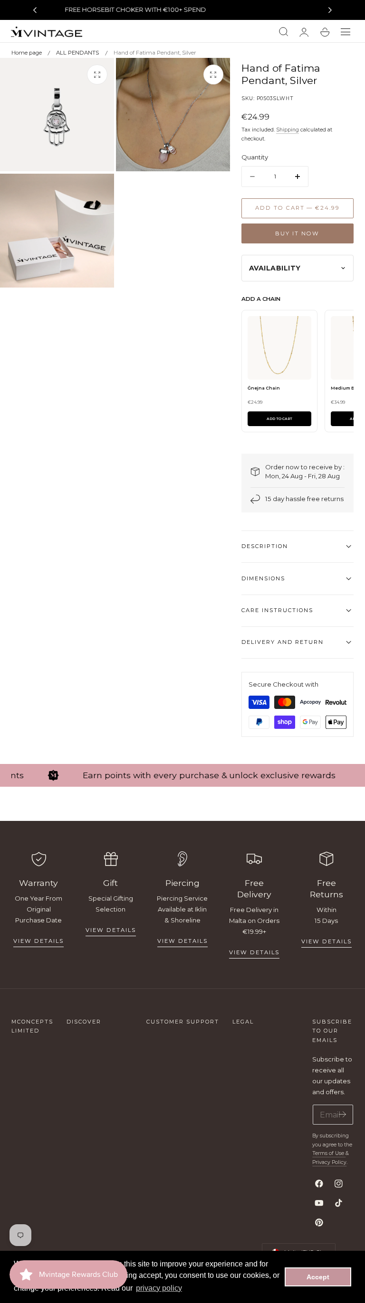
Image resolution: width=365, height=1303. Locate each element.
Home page (26, 52)
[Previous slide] (35, 10)
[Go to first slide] (330, 10)
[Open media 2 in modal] (213, 74)
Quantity (254, 157)
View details (38, 941)
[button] (345, 32)
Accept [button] (318, 1277)
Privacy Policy (329, 1162)
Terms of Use (329, 1153)
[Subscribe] (342, 1114)
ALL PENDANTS (77, 52)
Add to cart (279, 419)
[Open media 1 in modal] (97, 74)
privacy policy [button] (159, 1288)
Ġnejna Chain (264, 388)
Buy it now (297, 233)
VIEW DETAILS (111, 930)
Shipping (287, 130)
